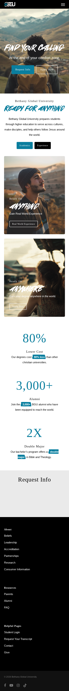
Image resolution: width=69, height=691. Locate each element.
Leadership (10, 542)
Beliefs (8, 535)
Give (7, 652)
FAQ (6, 607)
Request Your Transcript (18, 638)
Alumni (8, 600)
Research (9, 562)
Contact (8, 645)
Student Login (12, 632)
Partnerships (11, 555)
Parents (8, 594)
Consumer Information (17, 569)
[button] (63, 4)
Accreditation (11, 549)
